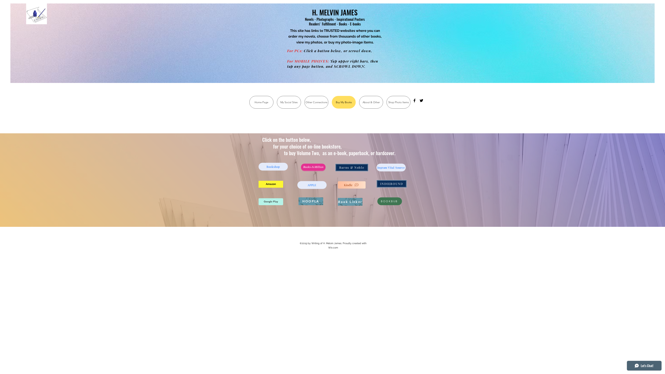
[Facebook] (414, 100)
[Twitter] (421, 100)
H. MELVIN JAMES (335, 12)
